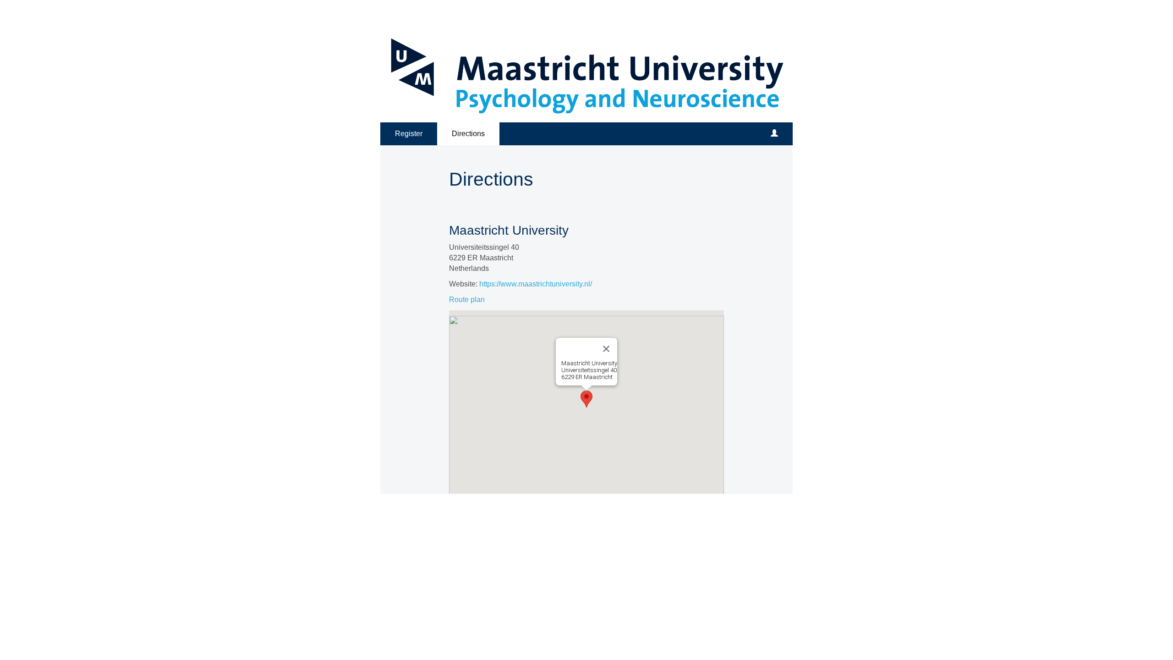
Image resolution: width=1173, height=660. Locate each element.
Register (408, 134)
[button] (586, 398)
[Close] (606, 349)
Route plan (467, 299)
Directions (468, 134)
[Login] (774, 133)
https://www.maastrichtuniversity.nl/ (535, 284)
